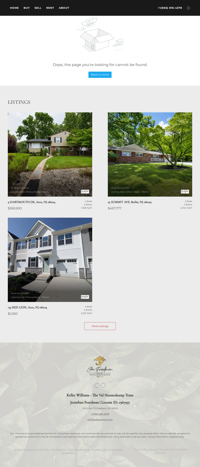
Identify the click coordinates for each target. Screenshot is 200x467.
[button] (27, 8)
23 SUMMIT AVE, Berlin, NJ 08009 (129, 202)
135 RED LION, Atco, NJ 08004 (27, 307)
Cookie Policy (59, 449)
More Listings (100, 326)
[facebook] (97, 385)
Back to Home (100, 74)
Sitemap (117, 449)
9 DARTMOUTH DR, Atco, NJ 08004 (31, 202)
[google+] (103, 385)
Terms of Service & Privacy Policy (32, 449)
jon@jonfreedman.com (100, 419)
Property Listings (101, 449)
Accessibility (68, 452)
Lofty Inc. (153, 449)
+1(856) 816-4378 (100, 414)
